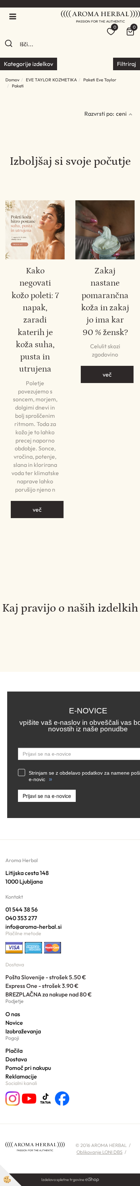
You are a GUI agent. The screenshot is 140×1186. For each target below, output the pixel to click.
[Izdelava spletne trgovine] (92, 1179)
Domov (12, 79)
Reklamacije (21, 1076)
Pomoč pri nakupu (28, 1067)
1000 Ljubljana (24, 881)
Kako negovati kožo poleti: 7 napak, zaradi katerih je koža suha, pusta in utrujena (35, 320)
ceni (121, 113)
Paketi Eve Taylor (99, 79)
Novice (14, 1022)
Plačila (14, 1050)
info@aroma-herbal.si (33, 926)
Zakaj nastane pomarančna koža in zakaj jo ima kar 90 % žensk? (105, 301)
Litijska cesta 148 (27, 872)
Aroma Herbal (21, 860)
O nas (12, 1014)
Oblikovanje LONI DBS (99, 1152)
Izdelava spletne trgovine (62, 1179)
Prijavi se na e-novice (47, 795)
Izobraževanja (23, 1031)
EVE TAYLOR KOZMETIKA (51, 79)
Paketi (18, 86)
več (37, 509)
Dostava (16, 1059)
